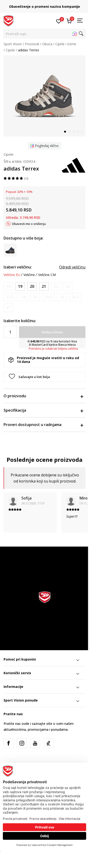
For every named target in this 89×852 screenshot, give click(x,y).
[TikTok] (48, 743)
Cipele (10, 50)
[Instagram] (22, 743)
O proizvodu (15, 395)
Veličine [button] (29, 275)
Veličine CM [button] (47, 275)
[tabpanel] (44, 96)
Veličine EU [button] (12, 275)
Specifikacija (15, 410)
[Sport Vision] (8, 20)
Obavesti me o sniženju (29, 224)
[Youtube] (35, 743)
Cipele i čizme (65, 44)
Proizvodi (32, 44)
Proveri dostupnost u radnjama (32, 424)
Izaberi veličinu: (18, 267)
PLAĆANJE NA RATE (61, 5)
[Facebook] (8, 743)
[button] (44, 33)
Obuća (47, 44)
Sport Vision (13, 44)
